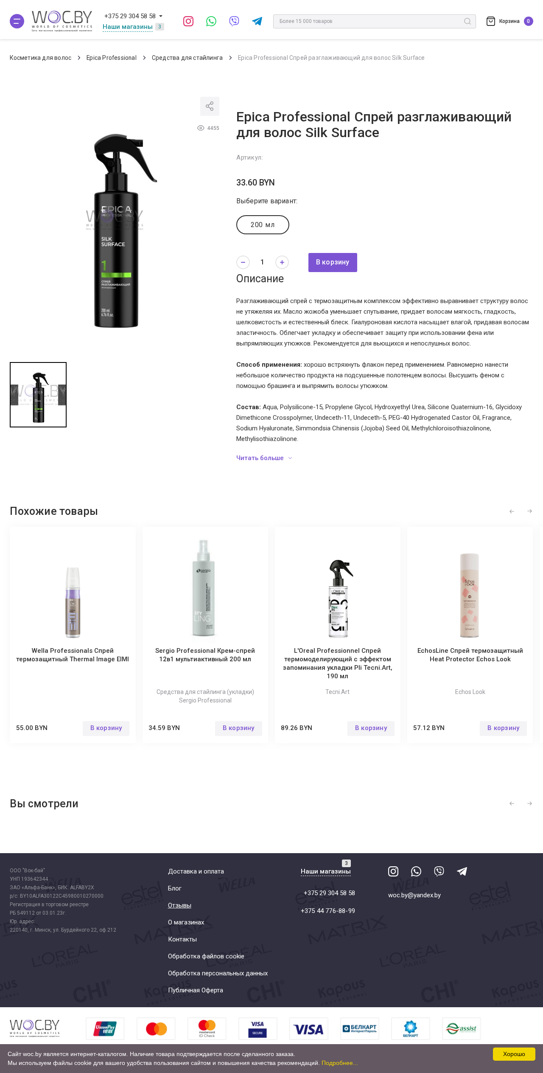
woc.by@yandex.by (414, 895)
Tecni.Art (337, 691)
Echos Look (470, 691)
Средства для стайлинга (187, 57)
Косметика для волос (40, 57)
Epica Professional (112, 57)
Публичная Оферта (195, 990)
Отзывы (179, 905)
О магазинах (186, 922)
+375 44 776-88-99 (328, 911)
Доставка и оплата (196, 871)
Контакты (182, 939)
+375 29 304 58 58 (130, 16)
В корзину (333, 262)
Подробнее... (340, 1062)
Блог (175, 888)
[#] (17, 21)
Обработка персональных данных (218, 973)
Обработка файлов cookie (206, 956)
